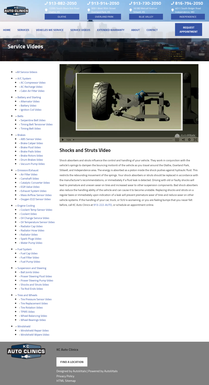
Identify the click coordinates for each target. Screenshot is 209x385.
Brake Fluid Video (31, 147)
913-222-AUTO (102, 204)
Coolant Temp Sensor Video (36, 209)
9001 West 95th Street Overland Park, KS (103, 10)
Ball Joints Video (30, 272)
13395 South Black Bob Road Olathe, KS (64, 10)
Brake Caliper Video (32, 143)
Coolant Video (29, 213)
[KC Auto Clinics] (16, 11)
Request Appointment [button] (189, 29)
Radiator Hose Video (32, 230)
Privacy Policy (65, 376)
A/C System (24, 78)
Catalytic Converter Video (35, 182)
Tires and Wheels (27, 295)
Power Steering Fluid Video (36, 276)
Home (7, 30)
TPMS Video (28, 311)
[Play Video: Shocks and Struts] (128, 101)
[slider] (123, 139)
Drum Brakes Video (32, 159)
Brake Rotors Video (32, 155)
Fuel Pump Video (30, 261)
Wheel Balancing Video (34, 315)
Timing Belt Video (31, 128)
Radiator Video (29, 234)
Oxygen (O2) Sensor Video (36, 199)
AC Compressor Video (33, 82)
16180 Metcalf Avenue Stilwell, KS (145, 10)
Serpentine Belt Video (33, 120)
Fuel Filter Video (30, 257)
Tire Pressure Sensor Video (36, 299)
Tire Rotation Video (32, 307)
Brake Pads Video (31, 151)
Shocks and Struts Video (35, 284)
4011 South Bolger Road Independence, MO (188, 10)
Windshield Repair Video (35, 330)
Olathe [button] (62, 16)
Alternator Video (30, 101)
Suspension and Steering (31, 268)
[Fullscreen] (195, 139)
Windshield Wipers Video (35, 334)
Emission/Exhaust (27, 170)
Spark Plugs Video (31, 238)
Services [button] (23, 30)
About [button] (135, 30)
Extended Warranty (110, 30)
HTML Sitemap (66, 380)
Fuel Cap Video (29, 253)
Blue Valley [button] (146, 16)
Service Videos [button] (80, 30)
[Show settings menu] (189, 139)
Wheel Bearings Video (33, 319)
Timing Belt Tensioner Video (37, 124)
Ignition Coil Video (31, 109)
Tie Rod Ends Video (32, 288)
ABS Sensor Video (31, 139)
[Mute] (183, 139)
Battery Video (28, 105)
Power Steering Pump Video (37, 280)
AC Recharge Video (32, 86)
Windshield (23, 326)
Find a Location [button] (72, 362)
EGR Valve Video (30, 186)
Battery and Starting (29, 97)
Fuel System (24, 249)
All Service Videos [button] (27, 72)
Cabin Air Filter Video (33, 90)
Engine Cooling (26, 205)
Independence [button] (187, 16)
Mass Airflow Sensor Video (36, 195)
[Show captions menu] (177, 139)
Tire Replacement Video (34, 303)
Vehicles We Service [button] (49, 30)
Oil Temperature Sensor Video (38, 222)
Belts (20, 116)
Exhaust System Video (34, 190)
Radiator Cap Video (32, 226)
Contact (152, 30)
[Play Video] (63, 139)
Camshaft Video (30, 178)
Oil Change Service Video (35, 218)
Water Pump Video (31, 242)
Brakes (21, 134)
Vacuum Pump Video (33, 163)
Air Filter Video (29, 174)
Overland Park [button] (104, 16)
